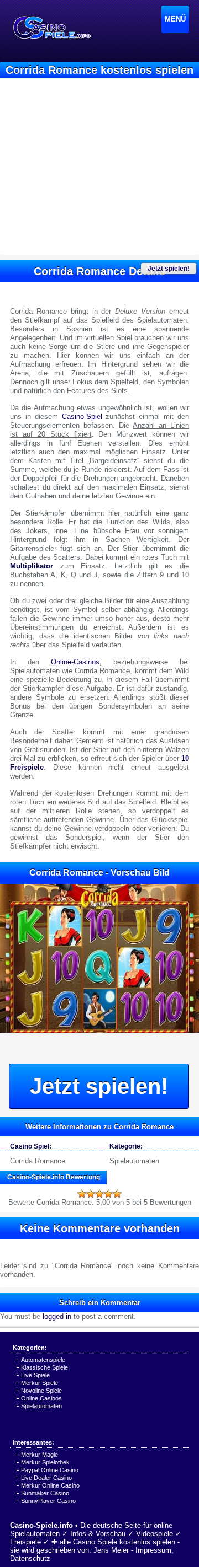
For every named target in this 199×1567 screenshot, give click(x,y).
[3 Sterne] (99, 1193)
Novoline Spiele (41, 1390)
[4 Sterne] (108, 1193)
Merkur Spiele (39, 1383)
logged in (57, 1316)
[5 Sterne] (117, 1193)
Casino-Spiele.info (41, 1525)
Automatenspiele (43, 1359)
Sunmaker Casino (45, 1493)
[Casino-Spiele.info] (51, 27)
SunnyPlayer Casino (48, 1501)
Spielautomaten (134, 1161)
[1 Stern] (81, 1193)
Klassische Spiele (44, 1367)
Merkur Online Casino (50, 1485)
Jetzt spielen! (169, 268)
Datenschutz (30, 1558)
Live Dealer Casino (46, 1477)
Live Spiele (35, 1375)
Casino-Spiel (82, 416)
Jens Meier (111, 1550)
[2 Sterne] (90, 1193)
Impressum (153, 1550)
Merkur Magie (39, 1454)
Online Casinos (41, 1398)
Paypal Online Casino (49, 1470)
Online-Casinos (75, 662)
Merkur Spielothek (45, 1462)
